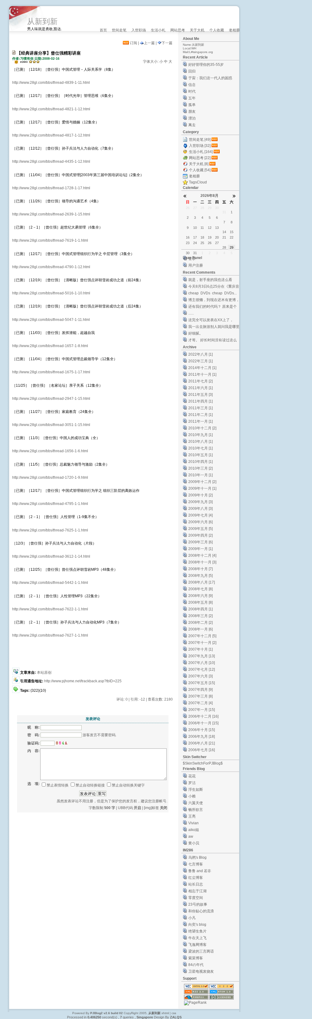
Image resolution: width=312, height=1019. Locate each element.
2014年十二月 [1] (202, 368)
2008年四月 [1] (200, 609)
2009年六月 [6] (200, 522)
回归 (192, 71)
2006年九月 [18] (201, 736)
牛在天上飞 (197, 938)
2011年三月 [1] (200, 408)
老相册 (234, 30)
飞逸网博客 (197, 945)
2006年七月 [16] (201, 750)
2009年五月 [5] (200, 529)
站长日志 (195, 884)
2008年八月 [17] (201, 582)
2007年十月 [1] (200, 649)
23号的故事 (197, 904)
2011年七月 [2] (200, 381)
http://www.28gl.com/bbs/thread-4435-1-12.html (51, 161)
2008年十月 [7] (200, 569)
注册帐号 (159, 801)
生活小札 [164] (201, 152)
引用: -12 (137, 699)
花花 (192, 776)
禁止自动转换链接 (90, 785)
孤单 (192, 105)
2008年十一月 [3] (202, 562)
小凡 (192, 918)
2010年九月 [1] (200, 435)
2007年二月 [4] (200, 703)
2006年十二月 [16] (203, 716)
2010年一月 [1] (200, 475)
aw (190, 836)
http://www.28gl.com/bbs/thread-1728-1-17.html (51, 188)
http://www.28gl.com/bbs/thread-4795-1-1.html (50, 504)
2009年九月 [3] (200, 502)
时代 (192, 91)
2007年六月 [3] (200, 676)
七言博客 (195, 864)
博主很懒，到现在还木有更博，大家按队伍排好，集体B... (213, 301)
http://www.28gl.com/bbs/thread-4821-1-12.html (51, 109)
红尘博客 (195, 877)
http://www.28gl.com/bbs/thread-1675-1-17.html (51, 372)
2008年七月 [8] (200, 589)
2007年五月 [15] (201, 683)
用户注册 (195, 265)
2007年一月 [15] (201, 710)
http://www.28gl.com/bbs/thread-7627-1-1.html (50, 635)
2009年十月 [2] (200, 495)
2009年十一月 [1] (202, 488)
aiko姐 (193, 830)
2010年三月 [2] (200, 468)
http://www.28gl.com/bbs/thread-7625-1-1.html (50, 530)
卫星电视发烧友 (201, 971)
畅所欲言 (195, 810)
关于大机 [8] (198, 164)
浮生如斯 (195, 789)
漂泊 (192, 118)
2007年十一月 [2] (202, 643)
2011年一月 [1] (200, 421)
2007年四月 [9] (200, 689)
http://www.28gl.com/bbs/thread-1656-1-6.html (50, 451)
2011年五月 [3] (200, 394)
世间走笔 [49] (200, 139)
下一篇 (166, 43)
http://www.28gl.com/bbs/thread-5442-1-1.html (50, 583)
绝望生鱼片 (197, 931)
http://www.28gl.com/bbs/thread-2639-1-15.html (51, 214)
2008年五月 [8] (200, 602)
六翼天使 (195, 803)
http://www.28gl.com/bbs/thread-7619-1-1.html (50, 240)
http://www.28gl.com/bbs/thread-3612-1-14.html (51, 556)
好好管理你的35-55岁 (206, 64)
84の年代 (196, 965)
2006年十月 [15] (201, 730)
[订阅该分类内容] (215, 139)
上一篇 (149, 43)
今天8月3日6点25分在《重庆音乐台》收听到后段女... (213, 287)
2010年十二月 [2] (202, 428)
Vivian (193, 823)
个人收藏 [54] (200, 170)
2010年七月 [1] (200, 448)
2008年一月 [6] (200, 629)
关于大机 (197, 30)
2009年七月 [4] (200, 515)
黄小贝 (193, 843)
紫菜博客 (195, 958)
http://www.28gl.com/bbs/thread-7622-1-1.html (50, 609)
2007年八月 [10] (201, 663)
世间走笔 (119, 30)
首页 (103, 30)
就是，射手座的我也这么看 (210, 280)
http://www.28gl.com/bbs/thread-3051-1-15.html (51, 425)
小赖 (192, 796)
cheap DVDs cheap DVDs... (212, 293)
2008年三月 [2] (200, 616)
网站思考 (177, 30)
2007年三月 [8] (200, 696)
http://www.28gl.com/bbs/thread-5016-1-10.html (51, 293)
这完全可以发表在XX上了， (210, 320)
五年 (192, 98)
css (174, 1013)
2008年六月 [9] (200, 596)
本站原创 (44, 672)
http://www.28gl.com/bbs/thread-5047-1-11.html (51, 320)
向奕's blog (197, 924)
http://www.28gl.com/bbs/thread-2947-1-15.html (51, 398)
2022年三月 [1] (200, 361)
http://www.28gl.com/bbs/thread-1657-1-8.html (50, 346)
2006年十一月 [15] (203, 723)
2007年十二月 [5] (202, 636)
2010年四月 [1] (200, 462)
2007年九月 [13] (201, 656)
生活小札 (158, 30)
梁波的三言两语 (201, 951)
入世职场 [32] (200, 146)
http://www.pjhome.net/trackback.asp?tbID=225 (83, 681)
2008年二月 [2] (200, 622)
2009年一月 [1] (200, 549)
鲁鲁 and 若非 (199, 871)
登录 (192, 259)
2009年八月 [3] (200, 508)
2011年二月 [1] (200, 415)
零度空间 (195, 898)
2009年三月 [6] (200, 542)
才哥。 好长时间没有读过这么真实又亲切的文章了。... (212, 341)
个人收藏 (216, 30)
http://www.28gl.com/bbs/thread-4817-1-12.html (51, 135)
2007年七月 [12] (201, 669)
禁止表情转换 (58, 785)
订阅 (133, 43)
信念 (192, 85)
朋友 (192, 111)
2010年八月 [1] (200, 441)
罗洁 (192, 783)
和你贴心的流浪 (201, 911)
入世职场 (138, 30)
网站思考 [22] (200, 158)
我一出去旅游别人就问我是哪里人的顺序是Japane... (213, 327)
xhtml (165, 1013)
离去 (192, 125)
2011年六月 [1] (200, 388)
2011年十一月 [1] (202, 374)
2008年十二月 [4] (202, 555)
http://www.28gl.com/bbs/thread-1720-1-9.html (50, 477)
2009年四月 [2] (200, 535)
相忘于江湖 (197, 891)
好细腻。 (195, 333)
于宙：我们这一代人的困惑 (210, 78)
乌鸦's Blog (197, 857)
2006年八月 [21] (201, 743)
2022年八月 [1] (200, 354)
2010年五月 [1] (200, 455)
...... (191, 313)
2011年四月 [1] (200, 401)
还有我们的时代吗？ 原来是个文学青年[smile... (212, 307)
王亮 (192, 816)
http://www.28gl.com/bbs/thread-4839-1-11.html (51, 82)
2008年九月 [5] (200, 575)
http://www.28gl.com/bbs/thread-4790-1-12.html (51, 267)
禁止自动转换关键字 (128, 785)
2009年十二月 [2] (202, 482)
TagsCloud (198, 182)
